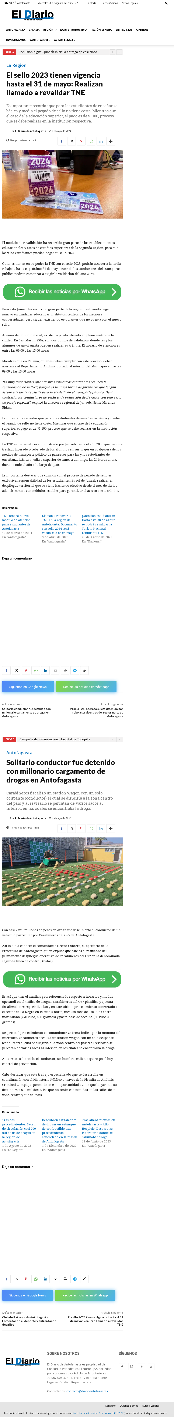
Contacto (92, 2)
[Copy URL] (84, 670)
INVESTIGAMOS (16, 40)
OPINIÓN (142, 30)
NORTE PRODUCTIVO (73, 30)
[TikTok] (141, 1367)
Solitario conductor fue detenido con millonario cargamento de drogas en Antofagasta (26, 712)
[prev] (112, 52)
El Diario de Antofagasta (30, 131)
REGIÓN (48, 30)
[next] (119, 52)
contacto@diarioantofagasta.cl (87, 1391)
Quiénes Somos (109, 2)
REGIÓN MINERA (101, 30)
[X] (71, 141)
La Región (16, 65)
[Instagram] (131, 1366)
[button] (166, 2)
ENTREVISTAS (123, 30)
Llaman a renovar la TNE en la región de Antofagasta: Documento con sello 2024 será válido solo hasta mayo (59, 524)
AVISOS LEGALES (64, 40)
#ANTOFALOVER (39, 40)
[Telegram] (74, 670)
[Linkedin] (101, 141)
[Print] (65, 670)
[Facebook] (62, 141)
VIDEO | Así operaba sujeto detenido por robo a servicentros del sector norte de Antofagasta (96, 712)
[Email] (55, 670)
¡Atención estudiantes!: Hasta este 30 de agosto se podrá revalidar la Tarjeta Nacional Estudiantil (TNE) (98, 524)
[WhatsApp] (91, 141)
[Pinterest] (81, 141)
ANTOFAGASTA (15, 30)
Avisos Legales (130, 2)
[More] (110, 141)
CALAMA (34, 30)
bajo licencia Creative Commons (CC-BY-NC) (99, 1413)
